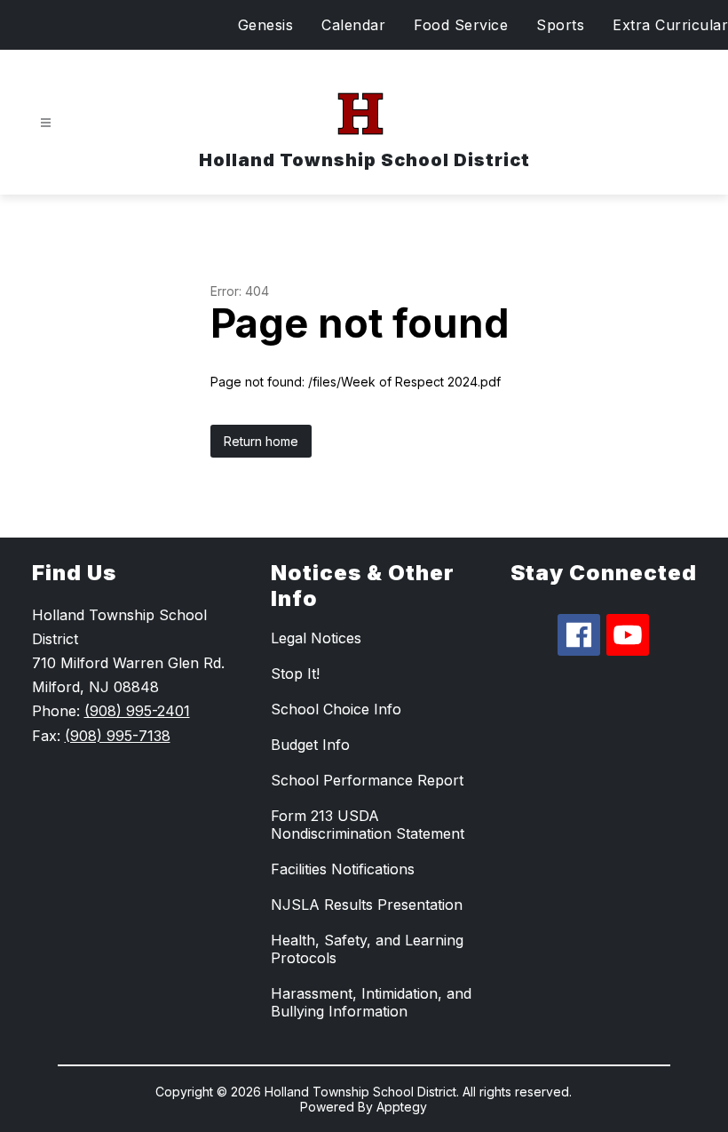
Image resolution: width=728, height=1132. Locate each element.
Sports (560, 25)
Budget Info (310, 744)
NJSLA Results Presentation (367, 904)
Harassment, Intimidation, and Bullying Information (371, 1002)
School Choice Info (336, 709)
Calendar (353, 25)
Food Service (461, 25)
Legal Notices (316, 638)
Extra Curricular (670, 25)
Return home (261, 441)
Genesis (266, 25)
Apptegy (401, 1106)
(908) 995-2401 (137, 711)
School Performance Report (367, 780)
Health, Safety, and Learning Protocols (367, 949)
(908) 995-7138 (117, 736)
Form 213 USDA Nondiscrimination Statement (367, 824)
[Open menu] (46, 123)
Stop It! (295, 673)
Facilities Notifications (343, 869)
